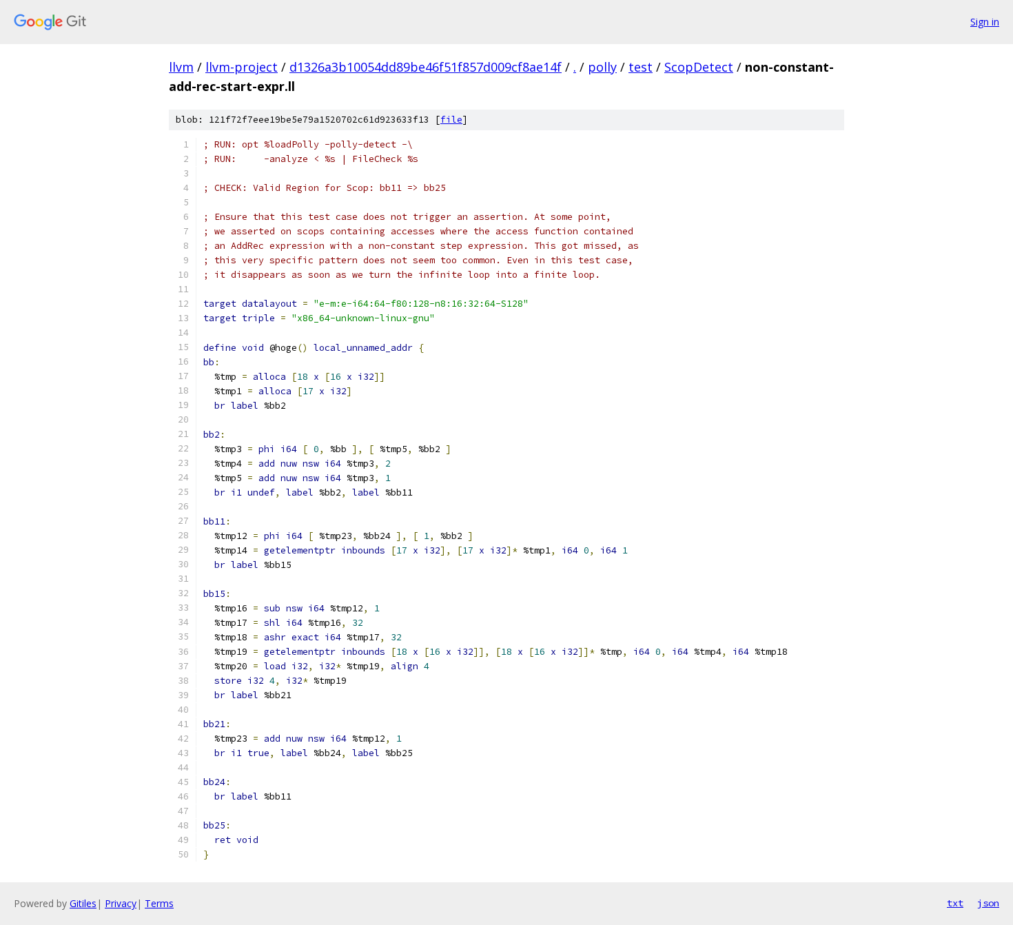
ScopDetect (698, 67)
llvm (181, 67)
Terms (159, 903)
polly (602, 67)
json (988, 903)
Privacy (120, 903)
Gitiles (83, 903)
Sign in (984, 21)
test (640, 67)
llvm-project (241, 67)
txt (955, 903)
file (451, 119)
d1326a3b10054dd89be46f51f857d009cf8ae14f (425, 67)
